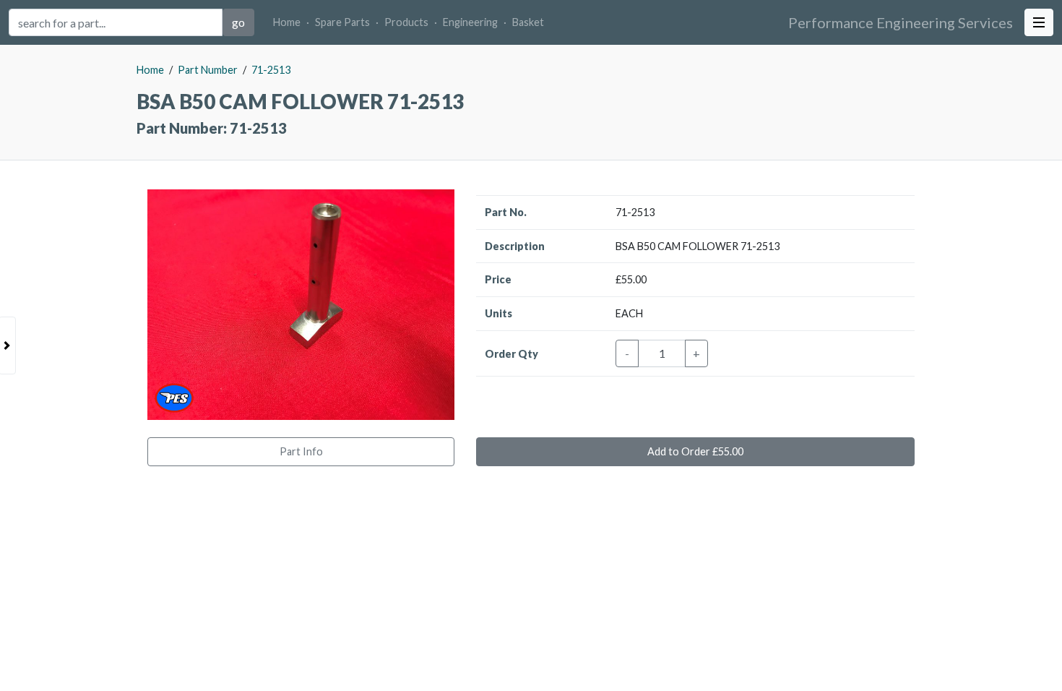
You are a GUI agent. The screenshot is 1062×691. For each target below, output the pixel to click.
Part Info (301, 451)
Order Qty (511, 354)
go (238, 22)
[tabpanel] (531, 368)
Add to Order (695, 451)
